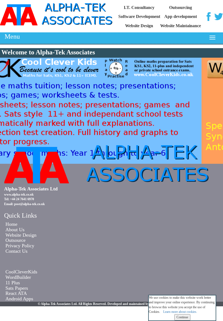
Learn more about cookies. (180, 312)
